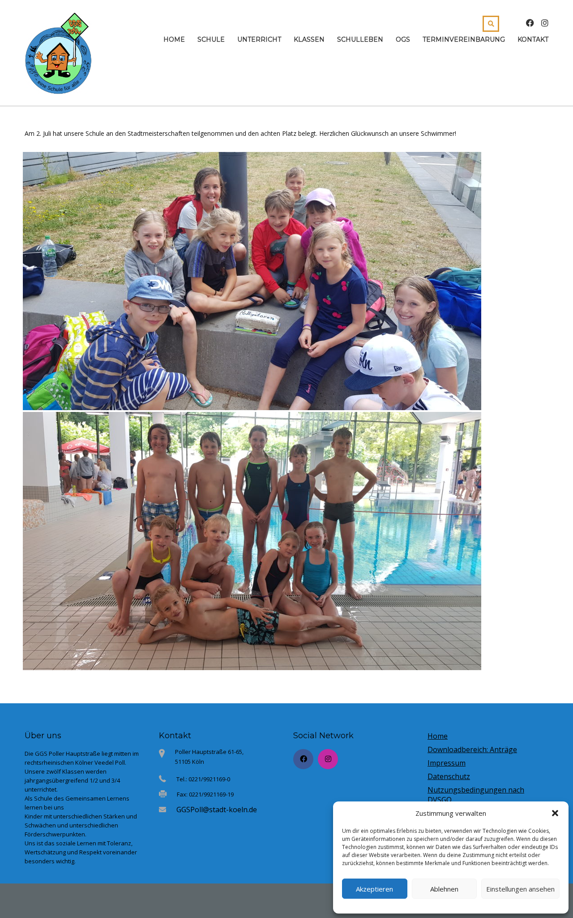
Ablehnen (444, 888)
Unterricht (259, 39)
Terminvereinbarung (464, 39)
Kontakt (532, 39)
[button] (555, 813)
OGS (403, 39)
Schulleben (360, 39)
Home (174, 39)
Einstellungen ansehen (520, 888)
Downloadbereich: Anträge (472, 749)
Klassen (309, 39)
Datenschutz (449, 776)
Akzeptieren (374, 888)
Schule (211, 39)
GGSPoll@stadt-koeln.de (216, 809)
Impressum (447, 763)
